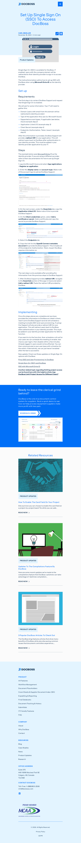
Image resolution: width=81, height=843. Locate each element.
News (20, 752)
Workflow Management (27, 685)
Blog (20, 744)
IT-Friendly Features (26, 711)
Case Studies (23, 748)
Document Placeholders (27, 688)
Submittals (22, 707)
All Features (23, 681)
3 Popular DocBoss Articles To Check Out (36, 635)
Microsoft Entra (44, 154)
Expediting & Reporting (27, 696)
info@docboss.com (25, 789)
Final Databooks (24, 700)
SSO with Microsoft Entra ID (29, 366)
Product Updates (25, 755)
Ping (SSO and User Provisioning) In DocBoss (36, 360)
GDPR (40, 836)
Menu (60, 4)
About (20, 726)
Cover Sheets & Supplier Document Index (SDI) (36, 692)
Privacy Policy (40, 832)
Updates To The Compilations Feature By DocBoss (36, 567)
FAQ (20, 715)
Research (22, 759)
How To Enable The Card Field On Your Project (38, 502)
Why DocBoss (23, 729)
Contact (21, 733)
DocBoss (26, 4)
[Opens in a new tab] (61, 34)
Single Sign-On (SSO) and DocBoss (32, 363)
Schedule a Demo (28, 413)
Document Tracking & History (29, 704)
